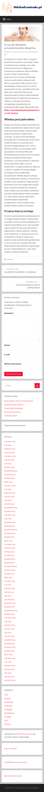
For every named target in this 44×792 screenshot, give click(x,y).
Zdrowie (10, 259)
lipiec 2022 (8, 541)
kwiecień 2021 (9, 588)
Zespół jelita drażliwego (13, 408)
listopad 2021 (9, 563)
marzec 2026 (9, 453)
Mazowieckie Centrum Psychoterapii (18, 401)
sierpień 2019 (9, 651)
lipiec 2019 (8, 655)
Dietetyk (7, 699)
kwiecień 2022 (9, 548)
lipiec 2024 (8, 482)
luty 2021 (7, 596)
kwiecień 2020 (9, 625)
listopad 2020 (9, 607)
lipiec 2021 (8, 577)
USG (6, 721)
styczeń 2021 (9, 599)
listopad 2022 (9, 526)
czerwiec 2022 (9, 544)
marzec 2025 (9, 460)
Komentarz (9, 313)
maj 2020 (8, 621)
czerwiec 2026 (10, 441)
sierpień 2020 (9, 614)
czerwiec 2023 (9, 515)
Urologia (7, 717)
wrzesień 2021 (9, 570)
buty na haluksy (10, 749)
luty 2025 (7, 464)
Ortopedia (8, 706)
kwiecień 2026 (9, 449)
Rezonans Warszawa (12, 412)
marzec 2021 (9, 592)
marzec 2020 (9, 629)
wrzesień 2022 (9, 533)
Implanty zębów (10, 416)
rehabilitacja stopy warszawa (15, 762)
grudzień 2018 (9, 680)
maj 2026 (8, 445)
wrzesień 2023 (9, 511)
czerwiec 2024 (9, 486)
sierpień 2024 (9, 478)
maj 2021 (7, 585)
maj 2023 (7, 519)
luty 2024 (7, 500)
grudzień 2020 (9, 603)
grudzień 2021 (9, 559)
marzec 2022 (9, 552)
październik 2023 (10, 508)
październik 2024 (10, 471)
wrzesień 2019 (9, 647)
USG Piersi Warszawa (24, 734)
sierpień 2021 (9, 574)
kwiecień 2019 (9, 666)
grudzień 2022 (9, 522)
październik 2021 (10, 566)
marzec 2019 (9, 669)
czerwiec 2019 (9, 658)
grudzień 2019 (9, 640)
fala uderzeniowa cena (13, 776)
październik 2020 (10, 610)
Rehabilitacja (9, 713)
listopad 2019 (9, 644)
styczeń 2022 (9, 555)
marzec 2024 (9, 497)
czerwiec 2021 (9, 581)
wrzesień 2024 (9, 475)
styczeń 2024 (9, 504)
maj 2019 (7, 662)
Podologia (8, 710)
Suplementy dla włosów (13, 405)
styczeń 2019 (9, 677)
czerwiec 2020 (10, 618)
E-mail (7, 355)
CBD (6, 695)
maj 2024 (7, 489)
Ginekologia (8, 702)
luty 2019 (7, 673)
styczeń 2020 (9, 636)
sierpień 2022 (9, 537)
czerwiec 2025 (9, 456)
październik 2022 (10, 530)
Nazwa (7, 345)
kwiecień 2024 (9, 493)
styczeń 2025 (9, 467)
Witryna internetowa (12, 364)
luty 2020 (8, 633)
